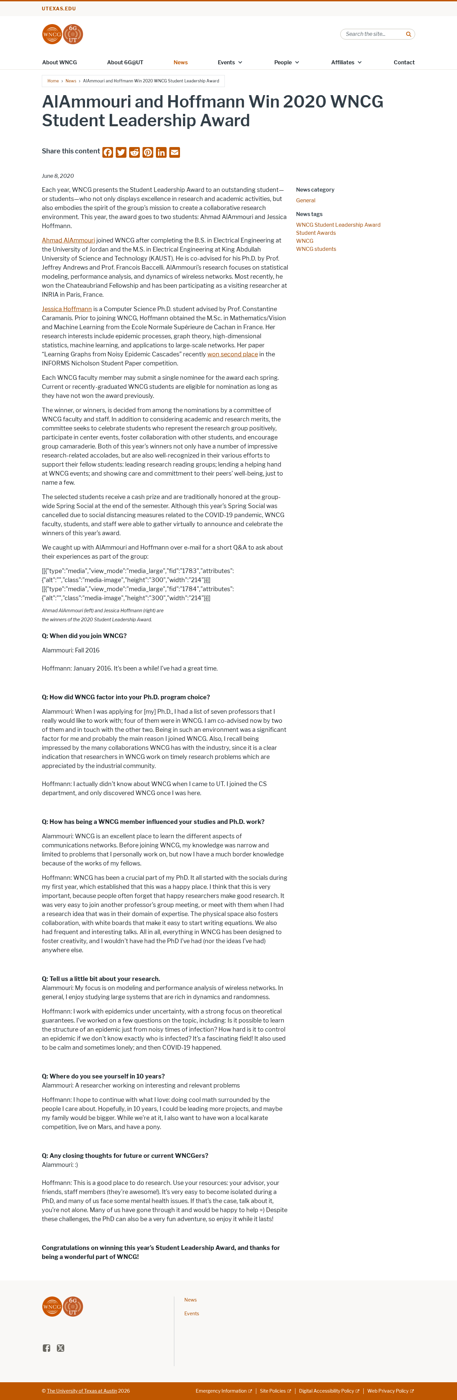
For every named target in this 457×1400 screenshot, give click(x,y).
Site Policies (273, 1391)
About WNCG (59, 62)
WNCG (304, 241)
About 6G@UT (125, 62)
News (181, 62)
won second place (232, 354)
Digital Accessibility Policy (326, 1391)
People (283, 62)
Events (226, 62)
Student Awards (316, 233)
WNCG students (316, 249)
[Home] (62, 33)
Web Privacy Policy (387, 1391)
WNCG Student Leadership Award (338, 225)
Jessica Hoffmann (67, 309)
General (305, 200)
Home (53, 80)
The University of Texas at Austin (82, 1391)
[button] (240, 62)
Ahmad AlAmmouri (68, 240)
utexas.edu (59, 9)
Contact (404, 62)
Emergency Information (221, 1391)
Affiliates (342, 62)
